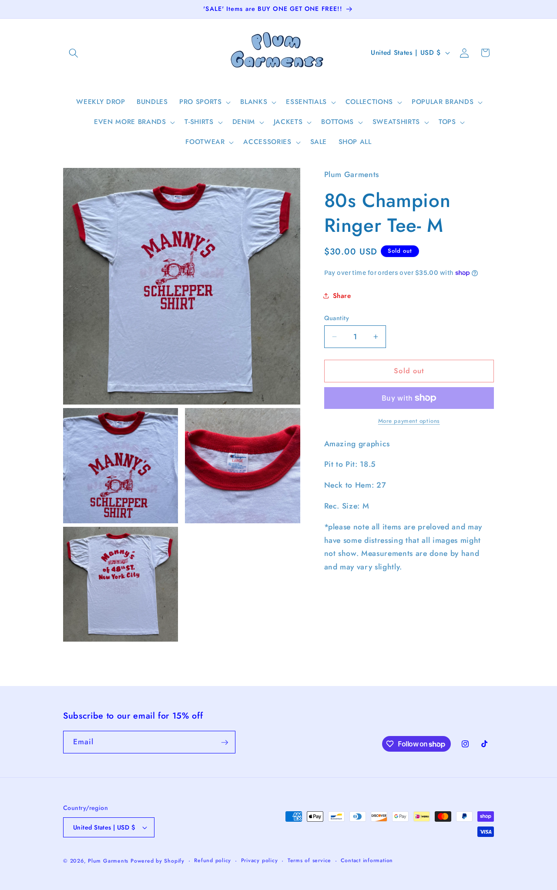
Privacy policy (259, 860)
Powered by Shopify (158, 861)
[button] (73, 52)
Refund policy (212, 860)
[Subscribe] (224, 742)
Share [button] (342, 296)
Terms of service (309, 860)
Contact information (367, 860)
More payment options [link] (409, 421)
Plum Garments (108, 861)
